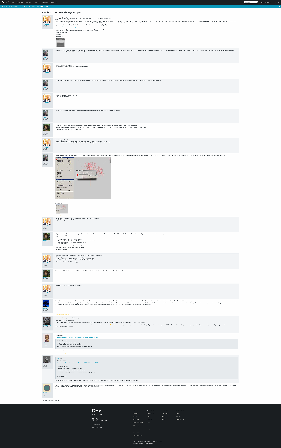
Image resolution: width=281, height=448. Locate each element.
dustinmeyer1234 (47, 364)
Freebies (178, 416)
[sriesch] (47, 304)
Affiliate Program (137, 426)
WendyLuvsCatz (47, 325)
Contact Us (135, 413)
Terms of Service (147, 441)
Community (36, 2)
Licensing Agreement (138, 441)
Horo (44, 57)
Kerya (44, 342)
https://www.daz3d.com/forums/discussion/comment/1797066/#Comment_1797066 (76, 337)
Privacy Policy (155, 441)
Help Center (136, 419)
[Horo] (47, 53)
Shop (13, 2)
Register (50, 400)
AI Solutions (54, 2)
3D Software (20, 2)
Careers (149, 426)
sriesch (45, 308)
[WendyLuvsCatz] (47, 321)
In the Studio (165, 413)
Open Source (136, 432)
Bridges (149, 429)
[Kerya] (47, 338)
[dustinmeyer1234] (47, 359)
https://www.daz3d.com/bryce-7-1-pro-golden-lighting (68, 27)
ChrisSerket (46, 24)
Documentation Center (138, 429)
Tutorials (135, 416)
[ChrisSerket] (47, 20)
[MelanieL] (47, 127)
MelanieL (45, 132)
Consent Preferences (138, 435)
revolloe (45, 392)
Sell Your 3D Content (138, 422)
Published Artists (180, 419)
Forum (163, 419)
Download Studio (265, 2)
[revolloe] (47, 388)
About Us (150, 419)
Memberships (45, 2)
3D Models (28, 2)
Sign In (44, 400)
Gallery (163, 416)
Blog (149, 416)
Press (149, 422)
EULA (160, 441)
